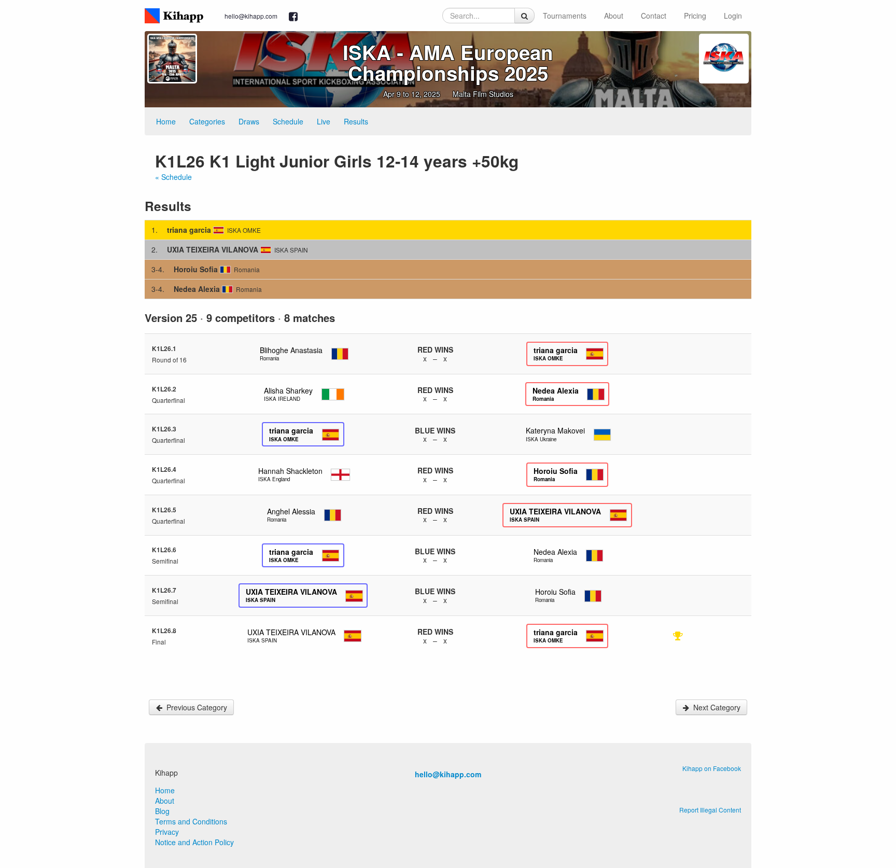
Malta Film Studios (483, 94)
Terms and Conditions (191, 821)
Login (733, 15)
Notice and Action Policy (194, 842)
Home (166, 121)
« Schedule (173, 177)
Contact (653, 15)
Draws (249, 121)
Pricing (695, 15)
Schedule (288, 121)
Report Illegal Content (710, 809)
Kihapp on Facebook (711, 768)
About (613, 15)
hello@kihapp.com (251, 15)
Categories (207, 121)
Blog (162, 811)
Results (356, 121)
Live (323, 121)
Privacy (167, 832)
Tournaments (564, 15)
